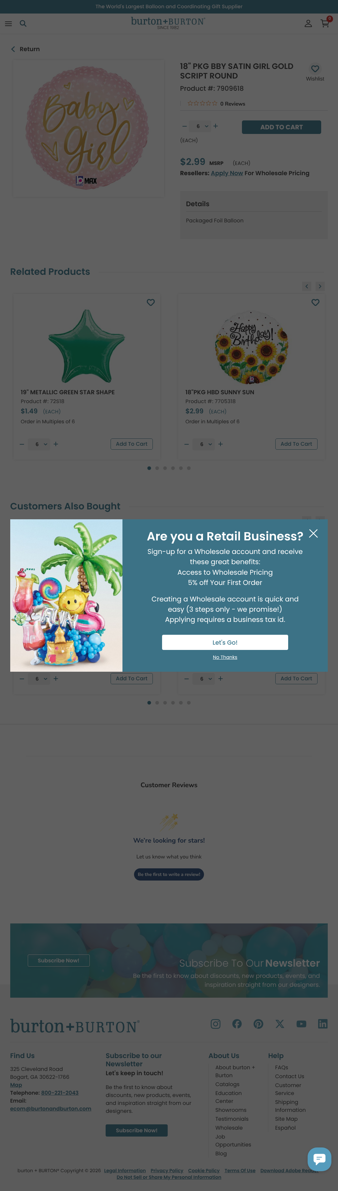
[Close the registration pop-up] (313, 533)
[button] (319, 1159)
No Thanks (225, 657)
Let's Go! (225, 643)
